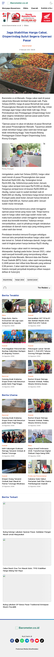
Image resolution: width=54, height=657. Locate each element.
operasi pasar (32, 280)
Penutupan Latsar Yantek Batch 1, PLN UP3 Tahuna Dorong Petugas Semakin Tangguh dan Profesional (39, 352)
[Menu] (2, 3)
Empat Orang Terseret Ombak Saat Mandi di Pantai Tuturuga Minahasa (13, 481)
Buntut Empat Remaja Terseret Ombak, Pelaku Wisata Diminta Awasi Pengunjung (38, 382)
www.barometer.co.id (11, 25)
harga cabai (19, 280)
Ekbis (26, 25)
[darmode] (51, 3)
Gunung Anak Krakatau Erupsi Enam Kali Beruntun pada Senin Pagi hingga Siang (13, 382)
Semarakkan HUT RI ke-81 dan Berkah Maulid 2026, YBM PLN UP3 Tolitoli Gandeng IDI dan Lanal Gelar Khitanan (39, 323)
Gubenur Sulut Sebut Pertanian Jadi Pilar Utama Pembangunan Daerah (39, 481)
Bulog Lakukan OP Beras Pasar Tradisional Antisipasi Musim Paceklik (25, 605)
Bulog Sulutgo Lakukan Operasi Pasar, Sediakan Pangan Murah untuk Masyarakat (27, 533)
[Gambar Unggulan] (27, 93)
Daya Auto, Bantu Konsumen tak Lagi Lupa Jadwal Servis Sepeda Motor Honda (12, 322)
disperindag (7, 280)
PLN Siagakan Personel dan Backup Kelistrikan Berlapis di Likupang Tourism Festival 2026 (14, 352)
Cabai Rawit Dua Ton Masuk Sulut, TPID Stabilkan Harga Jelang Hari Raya (24, 569)
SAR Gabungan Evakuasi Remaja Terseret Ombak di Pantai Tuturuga (13, 450)
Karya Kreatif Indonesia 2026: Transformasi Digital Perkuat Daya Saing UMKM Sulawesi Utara (39, 452)
